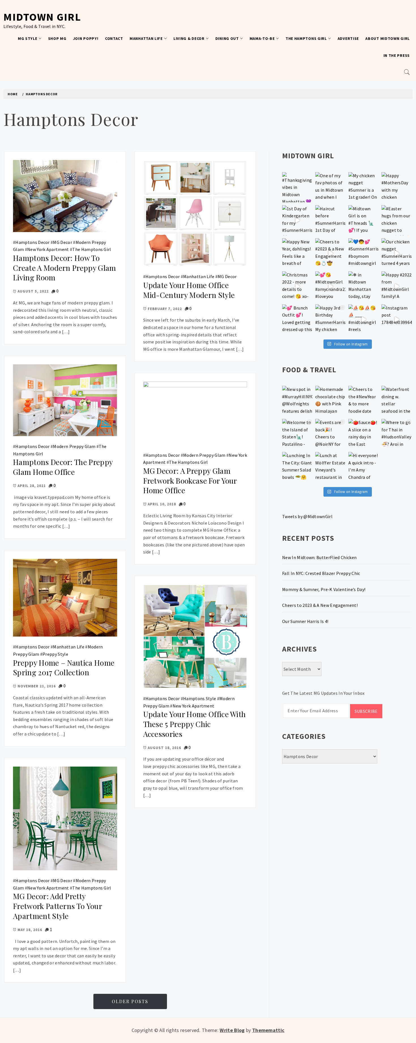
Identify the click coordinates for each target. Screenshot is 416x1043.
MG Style (27, 38)
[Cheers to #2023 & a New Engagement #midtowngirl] (330, 253)
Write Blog (232, 1030)
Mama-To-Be (262, 38)
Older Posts (130, 1001)
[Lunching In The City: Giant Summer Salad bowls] (297, 467)
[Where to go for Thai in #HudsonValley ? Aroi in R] (396, 434)
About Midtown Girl (387, 38)
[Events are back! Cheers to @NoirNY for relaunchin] (330, 434)
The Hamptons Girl (306, 38)
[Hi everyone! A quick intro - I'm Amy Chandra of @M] (363, 467)
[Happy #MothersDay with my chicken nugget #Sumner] (396, 187)
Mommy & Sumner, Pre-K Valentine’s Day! (323, 589)
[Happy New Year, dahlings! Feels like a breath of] (297, 253)
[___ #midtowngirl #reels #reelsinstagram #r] (363, 319)
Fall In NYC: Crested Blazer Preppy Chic (321, 573)
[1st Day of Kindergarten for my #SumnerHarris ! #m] (297, 220)
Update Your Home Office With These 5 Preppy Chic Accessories (194, 724)
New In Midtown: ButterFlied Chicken (319, 557)
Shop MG (57, 38)
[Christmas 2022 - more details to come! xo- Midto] (297, 286)
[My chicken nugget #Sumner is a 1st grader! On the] (363, 187)
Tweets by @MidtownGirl (307, 516)
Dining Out (227, 38)
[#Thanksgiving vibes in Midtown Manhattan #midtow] (297, 187)
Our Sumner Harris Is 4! (305, 621)
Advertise (348, 38)
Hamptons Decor (32, 242)
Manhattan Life (146, 38)
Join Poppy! (85, 38)
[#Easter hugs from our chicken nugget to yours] (396, 220)
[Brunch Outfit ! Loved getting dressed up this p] (297, 319)
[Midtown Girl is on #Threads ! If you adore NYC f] (363, 220)
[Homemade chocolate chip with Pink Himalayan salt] (330, 401)
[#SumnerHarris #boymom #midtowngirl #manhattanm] (363, 253)
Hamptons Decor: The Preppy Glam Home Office (63, 467)
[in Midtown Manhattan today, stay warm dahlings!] (363, 286)
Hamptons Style (199, 698)
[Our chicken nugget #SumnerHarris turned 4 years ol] (396, 253)
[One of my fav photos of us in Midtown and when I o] (330, 187)
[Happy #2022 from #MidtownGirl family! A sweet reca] (396, 286)
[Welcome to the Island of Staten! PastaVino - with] (297, 434)
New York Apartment (48, 249)
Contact (114, 38)
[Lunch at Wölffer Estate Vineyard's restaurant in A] (330, 467)
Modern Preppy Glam (74, 446)
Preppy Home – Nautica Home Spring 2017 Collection (63, 668)
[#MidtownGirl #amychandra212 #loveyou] (330, 286)
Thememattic (268, 1030)
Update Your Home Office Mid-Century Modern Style (189, 290)
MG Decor (62, 242)
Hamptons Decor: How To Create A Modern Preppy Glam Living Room (64, 267)
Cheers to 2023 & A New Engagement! (320, 605)
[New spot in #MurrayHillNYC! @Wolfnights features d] (297, 401)
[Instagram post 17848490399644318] (396, 319)
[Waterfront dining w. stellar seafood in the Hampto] (396, 401)
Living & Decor (189, 38)
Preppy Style (55, 654)
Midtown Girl (42, 16)
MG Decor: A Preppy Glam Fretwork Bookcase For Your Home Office (190, 480)
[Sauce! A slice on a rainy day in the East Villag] (363, 434)
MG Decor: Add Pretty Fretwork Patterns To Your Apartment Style (57, 906)
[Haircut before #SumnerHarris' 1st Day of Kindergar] (330, 220)
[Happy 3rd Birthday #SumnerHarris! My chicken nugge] (330, 319)
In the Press (396, 55)
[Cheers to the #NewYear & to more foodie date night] (363, 401)
